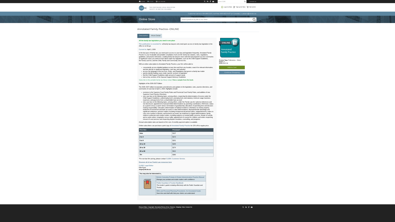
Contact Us (253, 1)
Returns (172, 207)
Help (183, 207)
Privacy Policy (143, 207)
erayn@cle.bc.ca (145, 169)
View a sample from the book (182, 80)
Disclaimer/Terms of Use (162, 207)
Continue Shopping (232, 72)
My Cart (252, 7)
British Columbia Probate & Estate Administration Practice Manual (180, 177)
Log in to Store (228, 7)
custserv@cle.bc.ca (248, 14)
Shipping (178, 207)
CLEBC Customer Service (175, 159)
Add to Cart (232, 67)
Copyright (151, 207)
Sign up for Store (240, 7)
